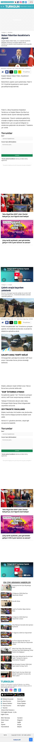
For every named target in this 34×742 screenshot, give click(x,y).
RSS (6, 735)
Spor (2, 722)
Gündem (10, 32)
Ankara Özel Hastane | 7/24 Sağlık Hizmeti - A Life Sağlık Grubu (8, 712)
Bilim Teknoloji (5, 718)
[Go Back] (31, 739)
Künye (19, 724)
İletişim (19, 727)
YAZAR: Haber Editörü (20, 68)
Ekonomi (20, 699)
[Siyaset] (17, 203)
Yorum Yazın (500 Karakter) (8, 142)
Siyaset (3, 724)
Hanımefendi (5, 727)
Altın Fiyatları (21, 705)
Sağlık (19, 722)
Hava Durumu (7, 701)
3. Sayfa (10, 284)
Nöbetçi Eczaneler (8, 699)
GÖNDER (17, 155)
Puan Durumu (7, 705)
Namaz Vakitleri (7, 703)
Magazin (19, 720)
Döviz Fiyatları (21, 701)
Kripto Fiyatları (21, 703)
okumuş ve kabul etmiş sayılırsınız (14, 159)
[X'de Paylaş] (11, 71)
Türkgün (3, 32)
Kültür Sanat (5, 720)
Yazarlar (5, 708)
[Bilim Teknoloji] (17, 229)
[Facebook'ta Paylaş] (7, 71)
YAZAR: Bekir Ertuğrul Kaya (22, 319)
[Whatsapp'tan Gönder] (15, 71)
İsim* (2, 136)
